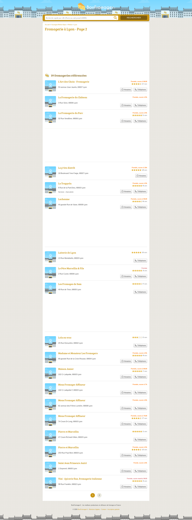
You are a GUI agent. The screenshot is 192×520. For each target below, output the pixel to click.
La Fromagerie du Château (72, 97)
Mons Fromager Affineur (71, 384)
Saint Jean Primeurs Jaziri (72, 463)
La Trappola (64, 183)
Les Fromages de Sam (69, 284)
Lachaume (64, 199)
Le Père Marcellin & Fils (71, 268)
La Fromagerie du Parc (70, 113)
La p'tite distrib (66, 167)
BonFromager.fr (96, 8)
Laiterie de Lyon (67, 252)
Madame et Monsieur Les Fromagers (78, 353)
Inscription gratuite (113, 509)
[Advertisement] (96, 52)
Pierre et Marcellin (68, 431)
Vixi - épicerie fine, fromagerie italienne (80, 478)
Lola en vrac (64, 337)
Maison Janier (66, 369)
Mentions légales (94, 509)
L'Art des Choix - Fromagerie (73, 81)
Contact (103, 509)
